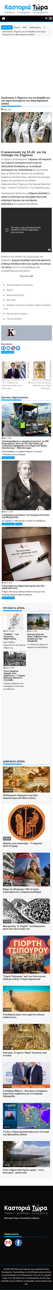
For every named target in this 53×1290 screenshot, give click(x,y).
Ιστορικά (19, 524)
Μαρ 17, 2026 (8, 512)
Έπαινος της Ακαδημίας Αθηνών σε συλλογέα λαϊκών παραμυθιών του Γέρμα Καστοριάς (39, 384)
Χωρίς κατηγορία (7, 352)
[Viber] (13, 348)
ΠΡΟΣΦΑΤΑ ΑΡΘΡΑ (14, 608)
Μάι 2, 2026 (33, 631)
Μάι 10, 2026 (10, 631)
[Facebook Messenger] (18, 348)
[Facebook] (3, 348)
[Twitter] (8, 348)
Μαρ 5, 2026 (8, 583)
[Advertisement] (26, 64)
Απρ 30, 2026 (10, 668)
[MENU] (50, 18)
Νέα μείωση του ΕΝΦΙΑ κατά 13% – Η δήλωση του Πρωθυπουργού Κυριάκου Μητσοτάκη (13, 384)
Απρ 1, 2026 (8, 438)
